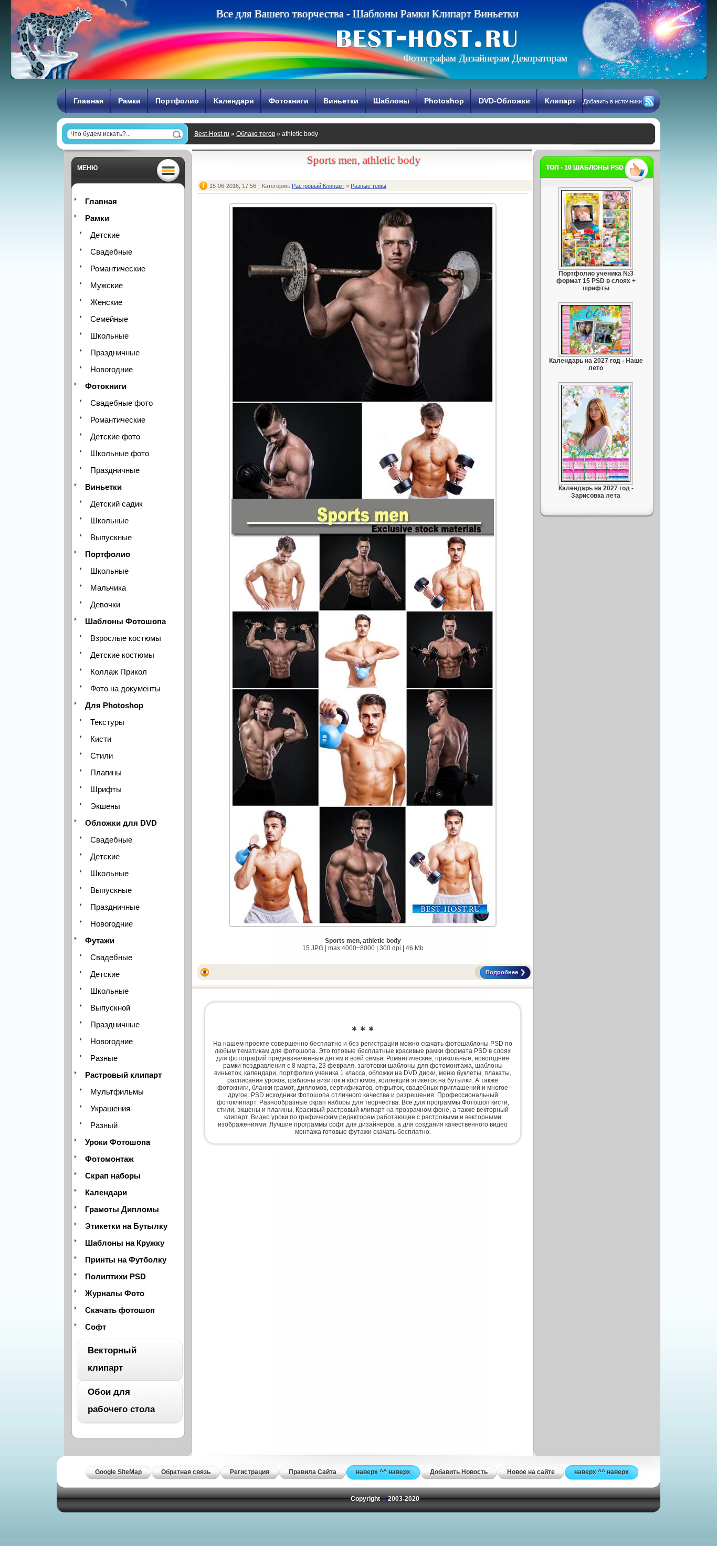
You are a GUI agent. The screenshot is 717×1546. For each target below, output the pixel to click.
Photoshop (444, 101)
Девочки (105, 604)
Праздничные (115, 352)
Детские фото (115, 436)
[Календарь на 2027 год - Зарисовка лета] (595, 479)
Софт (95, 1326)
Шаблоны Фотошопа (125, 621)
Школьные (109, 335)
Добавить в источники (612, 101)
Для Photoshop (114, 705)
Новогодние (111, 369)
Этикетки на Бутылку (126, 1226)
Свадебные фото (121, 402)
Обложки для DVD (121, 822)
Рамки (129, 101)
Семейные (109, 318)
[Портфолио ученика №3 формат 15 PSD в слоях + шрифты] (595, 265)
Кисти (100, 738)
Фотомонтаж (109, 1158)
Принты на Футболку (125, 1259)
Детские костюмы (122, 654)
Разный (104, 1125)
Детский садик (116, 503)
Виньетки (340, 101)
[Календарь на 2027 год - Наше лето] (595, 352)
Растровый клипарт (123, 1074)
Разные (104, 1058)
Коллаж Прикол (118, 671)
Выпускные (111, 537)
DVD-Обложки (504, 101)
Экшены (105, 806)
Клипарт (560, 101)
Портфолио (177, 101)
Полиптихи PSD (115, 1276)
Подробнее (502, 972)
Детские (105, 234)
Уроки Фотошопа (117, 1142)
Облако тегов (255, 134)
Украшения (110, 1108)
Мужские (106, 285)
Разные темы (368, 186)
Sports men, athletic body (364, 160)
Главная (88, 101)
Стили (101, 755)
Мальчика (108, 587)
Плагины (106, 772)
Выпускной (110, 1007)
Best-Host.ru (211, 134)
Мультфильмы (117, 1091)
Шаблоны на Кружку (124, 1242)
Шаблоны (391, 101)
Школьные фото (119, 453)
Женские (106, 302)
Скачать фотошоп (120, 1310)
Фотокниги (289, 101)
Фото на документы (125, 688)
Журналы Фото (114, 1293)
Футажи (99, 940)
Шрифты (106, 789)
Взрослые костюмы (125, 638)
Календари (234, 101)
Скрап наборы (113, 1175)
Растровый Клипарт (318, 186)
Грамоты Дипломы (122, 1209)
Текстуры (107, 722)
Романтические (117, 268)
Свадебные (111, 251)
